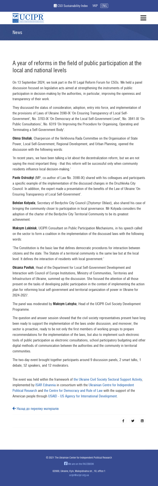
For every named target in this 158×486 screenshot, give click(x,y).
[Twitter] (132, 421)
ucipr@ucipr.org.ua (79, 475)
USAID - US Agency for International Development (82, 396)
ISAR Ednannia (45, 385)
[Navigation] (143, 18)
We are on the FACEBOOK (80, 463)
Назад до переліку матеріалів (37, 408)
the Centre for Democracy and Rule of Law (73, 390)
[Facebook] (123, 421)
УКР (95, 6)
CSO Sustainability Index (72, 6)
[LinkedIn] (142, 421)
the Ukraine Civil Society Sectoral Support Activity (107, 379)
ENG (104, 6)
